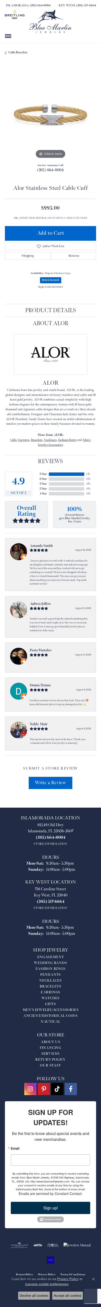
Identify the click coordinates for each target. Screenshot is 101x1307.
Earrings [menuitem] (50, 992)
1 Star (43, 493)
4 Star (43, 479)
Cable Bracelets (17, 52)
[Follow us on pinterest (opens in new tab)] (44, 1089)
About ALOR (51, 323)
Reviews (50, 461)
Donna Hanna (40, 685)
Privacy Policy (67, 1279)
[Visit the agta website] (37, 1245)
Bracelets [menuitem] (50, 986)
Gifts (13, 440)
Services (50, 1054)
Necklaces (50, 440)
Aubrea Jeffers (40, 604)
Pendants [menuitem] (50, 975)
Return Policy (50, 1059)
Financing (50, 1048)
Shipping (28, 256)
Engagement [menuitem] (50, 957)
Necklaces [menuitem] (50, 980)
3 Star (43, 484)
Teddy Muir (39, 724)
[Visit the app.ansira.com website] (50, 1260)
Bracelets (36, 440)
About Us (50, 1042)
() (88, 474)
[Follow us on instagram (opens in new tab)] (30, 1089)
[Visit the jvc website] (53, 1245)
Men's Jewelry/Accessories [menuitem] (51, 1010)
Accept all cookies (67, 1295)
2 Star (43, 489)
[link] (27, 5)
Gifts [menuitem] (50, 1004)
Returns (74, 256)
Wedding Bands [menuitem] (50, 963)
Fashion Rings (67, 440)
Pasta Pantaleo (40, 650)
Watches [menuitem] (50, 998)
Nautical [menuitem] (50, 1022)
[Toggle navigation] (8, 36)
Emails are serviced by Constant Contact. (51, 1193)
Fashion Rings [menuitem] (50, 969)
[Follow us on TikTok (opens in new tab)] (57, 1089)
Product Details (50, 310)
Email (15, 1148)
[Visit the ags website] (19, 1245)
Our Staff (50, 1065)
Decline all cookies (34, 1295)
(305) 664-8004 (50, 170)
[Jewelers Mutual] (77, 1245)
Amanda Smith (41, 546)
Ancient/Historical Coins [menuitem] (50, 1016)
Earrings (23, 440)
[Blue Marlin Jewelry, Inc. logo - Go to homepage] (50, 21)
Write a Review (50, 783)
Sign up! (50, 1208)
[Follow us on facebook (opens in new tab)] (71, 1089)
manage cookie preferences (46, 1284)
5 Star (43, 474)
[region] (50, 114)
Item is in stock (50, 280)
